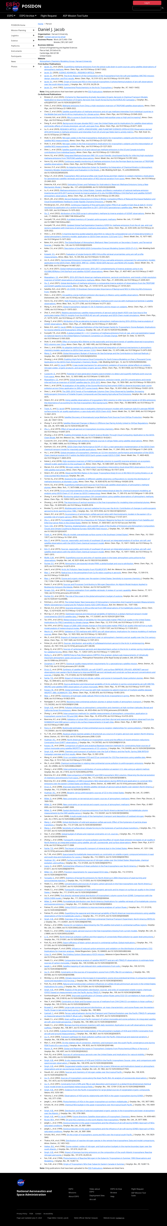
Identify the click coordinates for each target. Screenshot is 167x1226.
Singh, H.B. (49, 707)
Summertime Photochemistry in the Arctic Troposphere (88, 87)
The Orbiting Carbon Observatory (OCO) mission (84, 954)
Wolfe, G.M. (49, 557)
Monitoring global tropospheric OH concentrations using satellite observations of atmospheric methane (108, 496)
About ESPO (74, 1196)
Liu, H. (47, 972)
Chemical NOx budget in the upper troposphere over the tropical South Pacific (98, 1104)
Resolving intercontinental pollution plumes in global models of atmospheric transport (104, 701)
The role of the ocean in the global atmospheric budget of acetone (93, 596)
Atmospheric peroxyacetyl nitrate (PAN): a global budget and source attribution (99, 563)
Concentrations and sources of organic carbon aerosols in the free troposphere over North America (108, 883)
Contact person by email (55, 37)
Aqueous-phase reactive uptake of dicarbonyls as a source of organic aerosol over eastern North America (108, 734)
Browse (113, 1192)
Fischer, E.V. (49, 563)
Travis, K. (48, 408)
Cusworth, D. (49, 374)
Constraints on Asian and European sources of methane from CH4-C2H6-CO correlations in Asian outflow (107, 1001)
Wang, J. (47, 822)
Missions (72, 1192)
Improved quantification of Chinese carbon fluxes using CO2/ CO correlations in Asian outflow (112, 995)
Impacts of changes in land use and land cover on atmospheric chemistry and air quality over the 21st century (108, 637)
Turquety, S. (49, 878)
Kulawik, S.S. (49, 254)
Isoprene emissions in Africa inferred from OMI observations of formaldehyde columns (103, 608)
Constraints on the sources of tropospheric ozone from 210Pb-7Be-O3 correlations (96, 972)
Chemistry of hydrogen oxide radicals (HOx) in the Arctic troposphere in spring (95, 696)
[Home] (14, 6)
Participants (16, 56)
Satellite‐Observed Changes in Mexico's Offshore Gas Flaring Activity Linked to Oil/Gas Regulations (105, 423)
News (13, 61)
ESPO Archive (26, 16)
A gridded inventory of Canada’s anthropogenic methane (91, 219)
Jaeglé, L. (48, 966)
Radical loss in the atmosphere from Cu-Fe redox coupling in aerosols (91, 572)
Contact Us (120, 1218)
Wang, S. (48, 353)
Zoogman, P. (49, 663)
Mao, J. (47, 572)
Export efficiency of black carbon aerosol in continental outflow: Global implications (99, 942)
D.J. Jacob (62, 327)
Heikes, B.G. (49, 1146)
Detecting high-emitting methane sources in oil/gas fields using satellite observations (105, 441)
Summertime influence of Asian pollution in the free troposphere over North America (99, 866)
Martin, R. (48, 1048)
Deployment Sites (97, 1195)
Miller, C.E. (48, 872)
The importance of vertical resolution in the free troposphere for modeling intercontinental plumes (107, 502)
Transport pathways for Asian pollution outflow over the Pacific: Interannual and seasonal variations (104, 1037)
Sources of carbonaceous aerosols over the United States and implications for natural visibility (103, 1054)
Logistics (15, 36)
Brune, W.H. (49, 1119)
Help (112, 1196)
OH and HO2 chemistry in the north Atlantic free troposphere (92, 1119)
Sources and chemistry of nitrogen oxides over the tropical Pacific (93, 1072)
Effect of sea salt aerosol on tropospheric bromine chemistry (87, 429)
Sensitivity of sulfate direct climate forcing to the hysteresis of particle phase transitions (100, 828)
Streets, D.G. (49, 590)
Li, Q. (46, 936)
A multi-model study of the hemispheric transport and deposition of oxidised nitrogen (107, 816)
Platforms (15, 46)
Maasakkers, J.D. (51, 277)
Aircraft (93, 1199)
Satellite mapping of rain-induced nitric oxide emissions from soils (91, 966)
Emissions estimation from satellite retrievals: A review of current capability (98, 590)
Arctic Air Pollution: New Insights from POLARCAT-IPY (84, 569)
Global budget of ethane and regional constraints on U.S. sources (90, 834)
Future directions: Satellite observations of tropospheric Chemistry (101, 1116)
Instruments (16, 51)
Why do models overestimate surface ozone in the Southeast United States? (95, 534)
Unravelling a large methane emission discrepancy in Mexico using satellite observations (100, 295)
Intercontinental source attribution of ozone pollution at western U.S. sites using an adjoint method (106, 769)
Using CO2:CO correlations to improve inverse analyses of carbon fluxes (96, 907)
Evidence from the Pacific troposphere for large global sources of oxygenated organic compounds (107, 1090)
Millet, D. (48, 798)
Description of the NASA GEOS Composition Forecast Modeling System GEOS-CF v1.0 (100, 248)
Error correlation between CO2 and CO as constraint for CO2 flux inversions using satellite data (104, 757)
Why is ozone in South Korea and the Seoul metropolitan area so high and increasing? (104, 117)
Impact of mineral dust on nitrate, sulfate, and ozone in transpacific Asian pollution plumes (104, 678)
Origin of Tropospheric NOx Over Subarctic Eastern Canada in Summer (93, 1164)
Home (40, 24)
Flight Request (49, 15)
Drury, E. (48, 669)
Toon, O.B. (48, 526)
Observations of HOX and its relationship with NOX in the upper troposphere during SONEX (103, 1095)
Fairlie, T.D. (48, 678)
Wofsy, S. (48, 655)
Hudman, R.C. (50, 739)
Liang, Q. (48, 866)
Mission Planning (18, 31)
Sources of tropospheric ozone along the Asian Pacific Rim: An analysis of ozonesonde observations (104, 1078)
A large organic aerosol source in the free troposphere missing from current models (101, 931)
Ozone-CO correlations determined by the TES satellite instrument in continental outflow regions (105, 925)
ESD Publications (95, 91)
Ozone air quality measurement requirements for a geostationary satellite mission (101, 663)
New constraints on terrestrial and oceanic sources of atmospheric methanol (96, 798)
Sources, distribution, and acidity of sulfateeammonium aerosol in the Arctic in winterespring (104, 643)
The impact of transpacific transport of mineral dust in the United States (96, 848)
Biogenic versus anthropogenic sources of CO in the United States (95, 792)
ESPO (9, 16)
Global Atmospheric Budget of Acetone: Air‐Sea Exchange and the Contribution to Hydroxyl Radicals (106, 353)
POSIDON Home (18, 25)
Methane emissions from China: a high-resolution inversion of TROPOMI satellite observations (103, 105)
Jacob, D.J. (48, 66)
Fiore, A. (47, 728)
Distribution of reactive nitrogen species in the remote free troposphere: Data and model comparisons (110, 1140)
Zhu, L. (47, 429)
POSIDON (31, 6)
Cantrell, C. (49, 1013)
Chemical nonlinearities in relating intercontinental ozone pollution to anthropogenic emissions (102, 763)
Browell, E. (48, 1007)
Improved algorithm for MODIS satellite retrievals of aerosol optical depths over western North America (107, 787)
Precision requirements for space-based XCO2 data (86, 872)
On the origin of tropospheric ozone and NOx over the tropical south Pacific (99, 1134)
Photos (14, 67)
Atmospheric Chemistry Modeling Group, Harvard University (66, 61)
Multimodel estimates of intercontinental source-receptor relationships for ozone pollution (101, 728)
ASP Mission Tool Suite (75, 15)
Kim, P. (47, 540)
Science (14, 41)
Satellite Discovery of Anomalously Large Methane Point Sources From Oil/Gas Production (103, 417)
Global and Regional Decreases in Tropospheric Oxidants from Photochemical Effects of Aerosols (105, 1048)
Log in (147, 3)
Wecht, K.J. (48, 631)
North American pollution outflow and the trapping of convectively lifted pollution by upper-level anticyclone (106, 936)
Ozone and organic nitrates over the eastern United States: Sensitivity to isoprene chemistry (100, 578)
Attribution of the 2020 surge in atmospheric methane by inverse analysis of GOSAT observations (102, 213)
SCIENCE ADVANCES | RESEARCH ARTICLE (76, 72)
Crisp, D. (47, 954)
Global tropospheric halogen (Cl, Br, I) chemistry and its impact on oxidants (95, 306)
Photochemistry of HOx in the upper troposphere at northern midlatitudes (95, 1101)
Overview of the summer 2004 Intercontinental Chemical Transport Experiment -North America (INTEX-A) (110, 919)
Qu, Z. (46, 213)
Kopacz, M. (49, 690)
